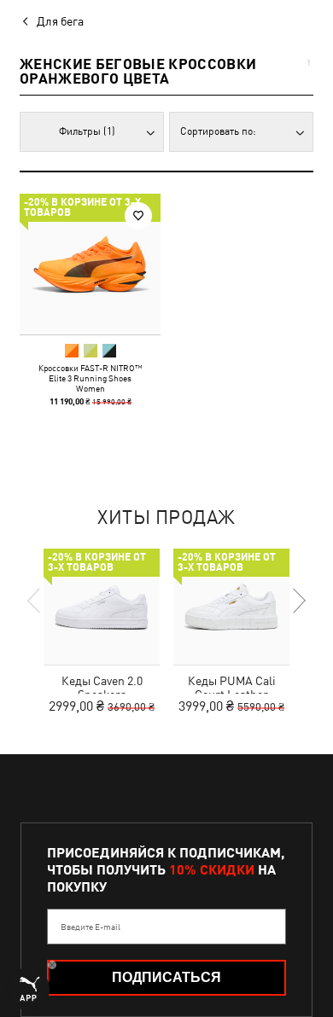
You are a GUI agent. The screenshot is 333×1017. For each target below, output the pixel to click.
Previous (35, 600)
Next (298, 600)
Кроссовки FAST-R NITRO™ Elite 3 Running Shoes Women (90, 378)
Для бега (60, 21)
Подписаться (166, 977)
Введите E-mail (90, 926)
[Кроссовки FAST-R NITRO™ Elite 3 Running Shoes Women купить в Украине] (90, 264)
